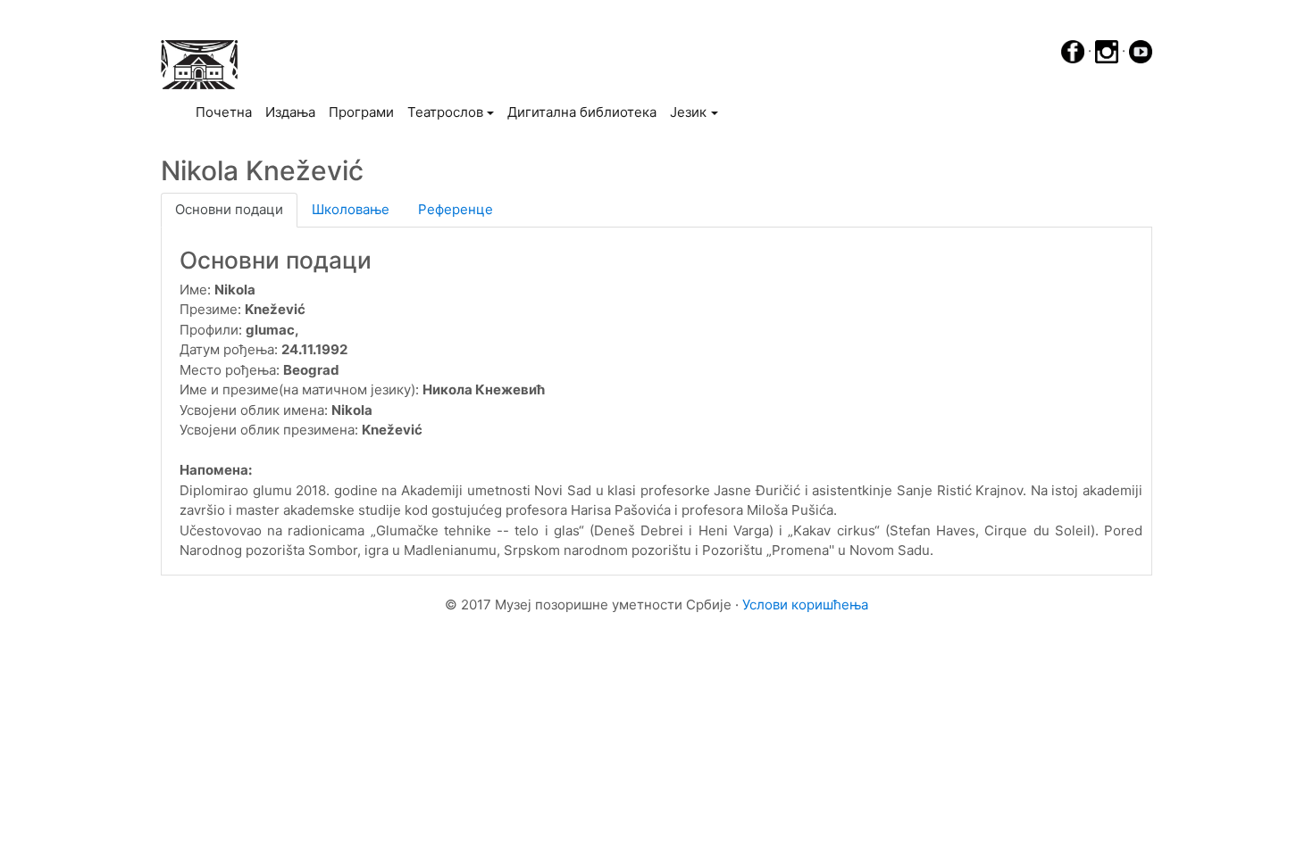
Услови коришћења (805, 604)
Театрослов (445, 112)
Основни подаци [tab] (229, 209)
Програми (361, 112)
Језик (688, 112)
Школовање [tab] (350, 209)
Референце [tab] (455, 209)
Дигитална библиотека (581, 112)
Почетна (227, 111)
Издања (290, 112)
